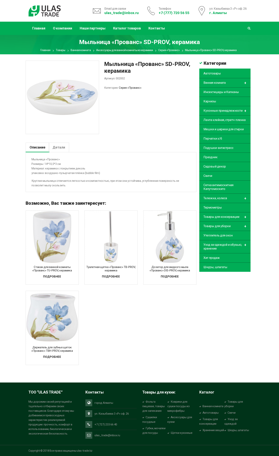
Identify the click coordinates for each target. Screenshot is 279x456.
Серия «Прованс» (169, 50)
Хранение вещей (213, 430)
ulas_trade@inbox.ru (121, 13)
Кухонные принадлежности (224, 111)
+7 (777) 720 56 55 (174, 13)
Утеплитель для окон (218, 235)
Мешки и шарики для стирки (223, 129)
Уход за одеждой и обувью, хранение (224, 246)
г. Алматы (218, 13)
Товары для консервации (224, 217)
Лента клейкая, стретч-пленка (224, 120)
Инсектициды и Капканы (221, 92)
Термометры (212, 207)
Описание (37, 147)
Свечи (207, 176)
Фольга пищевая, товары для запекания (153, 406)
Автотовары (212, 73)
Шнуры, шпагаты (215, 267)
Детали (59, 147)
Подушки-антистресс (218, 148)
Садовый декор (214, 166)
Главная (45, 50)
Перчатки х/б (212, 138)
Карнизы (209, 101)
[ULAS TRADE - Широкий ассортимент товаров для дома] (44, 10)
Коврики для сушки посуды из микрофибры (178, 406)
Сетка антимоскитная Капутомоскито (218, 187)
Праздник (210, 157)
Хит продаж (211, 258)
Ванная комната (81, 50)
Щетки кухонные (181, 433)
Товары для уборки (224, 226)
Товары (60, 50)
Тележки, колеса (224, 198)
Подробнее (52, 276)
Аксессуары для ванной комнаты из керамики (124, 50)
